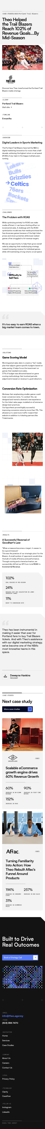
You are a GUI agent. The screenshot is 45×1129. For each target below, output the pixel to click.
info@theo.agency (12, 1016)
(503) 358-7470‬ (10, 1022)
